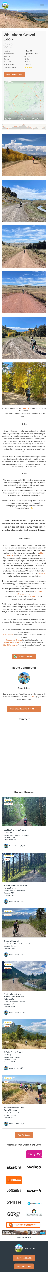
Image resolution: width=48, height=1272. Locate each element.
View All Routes (24, 1135)
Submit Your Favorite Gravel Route (24, 709)
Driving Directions (26, 656)
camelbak (33, 596)
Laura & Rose (24, 688)
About (33, 696)
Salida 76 (26, 408)
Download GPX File (14, 74)
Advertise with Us (24, 1237)
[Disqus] (24, 755)
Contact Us (30, 1248)
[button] (42, 5)
